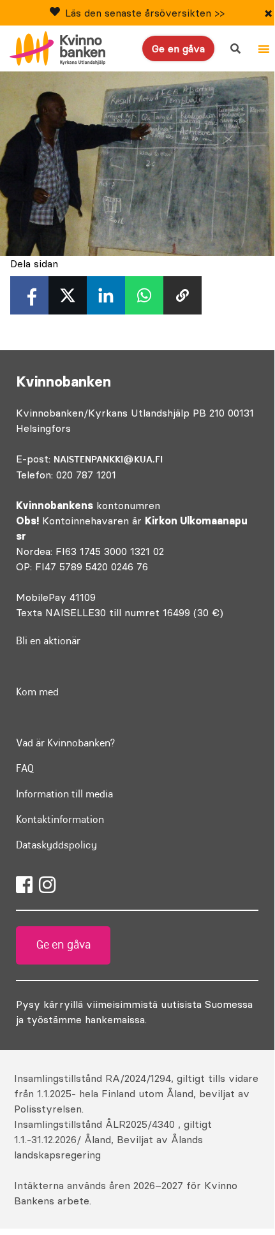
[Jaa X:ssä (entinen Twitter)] (67, 295)
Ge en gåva (178, 48)
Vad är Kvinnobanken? (65, 742)
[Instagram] (47, 884)
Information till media (64, 793)
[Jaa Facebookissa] (29, 295)
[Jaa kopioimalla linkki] (182, 295)
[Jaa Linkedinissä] (106, 295)
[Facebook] (24, 884)
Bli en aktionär (48, 640)
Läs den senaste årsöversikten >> (145, 12)
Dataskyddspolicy (56, 844)
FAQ (25, 768)
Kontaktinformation (60, 819)
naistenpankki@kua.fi (108, 459)
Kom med (37, 691)
